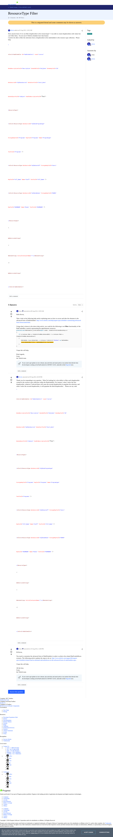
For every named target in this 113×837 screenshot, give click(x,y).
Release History (7, 721)
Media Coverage (7, 803)
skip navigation (12, 4)
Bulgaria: (13, 752)
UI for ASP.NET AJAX (24, 7)
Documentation (7, 720)
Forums (5, 723)
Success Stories (7, 739)
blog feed (68, 365)
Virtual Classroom (8, 730)
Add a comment (13, 296)
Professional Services (8, 727)
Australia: (14, 753)
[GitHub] (8, 767)
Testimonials (6, 740)
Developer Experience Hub (10, 717)
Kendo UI (2, 703)
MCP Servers (3, 706)
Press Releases (7, 801)
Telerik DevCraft (4, 700)
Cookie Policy (34, 833)
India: (13, 750)
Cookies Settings (104, 832)
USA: (13, 748)
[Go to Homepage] (17, 4)
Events (5, 732)
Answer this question (16, 692)
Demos (5, 718)
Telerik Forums (13, 7)
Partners (5, 729)
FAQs (4, 733)
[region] (56, 832)
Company (5, 797)
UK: (13, 749)
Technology (6, 798)
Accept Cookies (88, 832)
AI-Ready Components (13, 706)
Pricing (5, 711)
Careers (5, 804)
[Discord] (8, 769)
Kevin (12, 30)
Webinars (5, 726)
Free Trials (6, 710)
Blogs (4, 724)
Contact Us (6, 746)
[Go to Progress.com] (5, 791)
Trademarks (108, 823)
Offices (5, 806)
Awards (5, 800)
